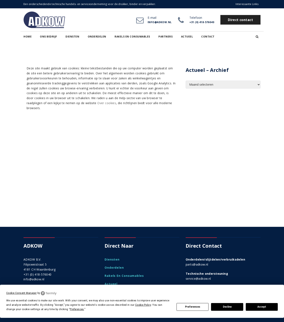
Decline (227, 306)
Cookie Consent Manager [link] (21, 293)
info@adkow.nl (33, 279)
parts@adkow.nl (197, 264)
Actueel (187, 36)
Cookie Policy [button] (143, 304)
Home (27, 36)
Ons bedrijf (48, 36)
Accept (261, 306)
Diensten (72, 36)
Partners (165, 36)
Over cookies (106, 103)
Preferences (192, 306)
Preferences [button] (77, 309)
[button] (257, 36)
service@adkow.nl (198, 279)
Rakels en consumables (132, 36)
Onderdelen (97, 36)
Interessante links (247, 4)
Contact (208, 36)
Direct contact (240, 19)
